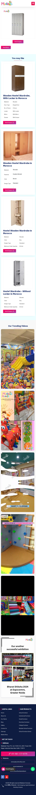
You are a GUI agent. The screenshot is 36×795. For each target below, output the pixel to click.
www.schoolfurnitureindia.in (18, 771)
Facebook (2, 777)
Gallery (3, 725)
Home (2, 712)
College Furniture (23, 725)
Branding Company (18, 787)
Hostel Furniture (23, 719)
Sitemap (3, 731)
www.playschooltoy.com (18, 762)
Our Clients (4, 719)
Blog (2, 722)
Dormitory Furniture (24, 722)
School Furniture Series (25, 731)
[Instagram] (17, 359)
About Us (3, 716)
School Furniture (23, 712)
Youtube (6, 777)
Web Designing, (21, 785)
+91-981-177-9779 (18, 754)
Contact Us (4, 728)
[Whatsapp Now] (33, 769)
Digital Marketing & (30, 785)
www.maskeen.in (18, 766)
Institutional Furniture (24, 716)
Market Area (4, 734)
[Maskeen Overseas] (7, 3)
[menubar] (33, 3)
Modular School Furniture (25, 728)
